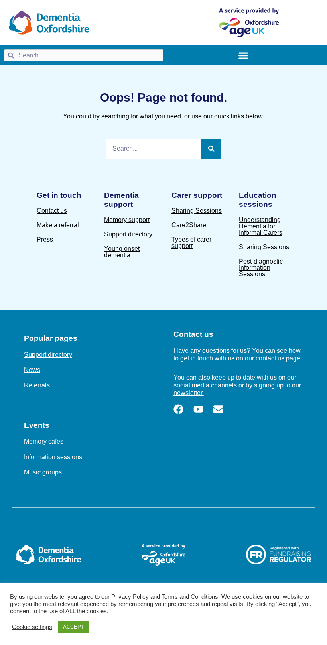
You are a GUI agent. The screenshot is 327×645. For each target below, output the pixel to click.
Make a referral (58, 225)
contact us (270, 358)
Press (45, 239)
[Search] (211, 149)
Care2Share (188, 225)
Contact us (52, 210)
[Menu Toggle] (243, 55)
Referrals (37, 385)
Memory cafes (43, 441)
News (32, 369)
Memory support (127, 219)
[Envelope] (218, 409)
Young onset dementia (122, 251)
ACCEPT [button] (73, 627)
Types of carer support (191, 242)
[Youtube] (198, 409)
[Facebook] (178, 409)
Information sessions (53, 457)
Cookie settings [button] (32, 627)
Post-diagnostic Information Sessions (261, 267)
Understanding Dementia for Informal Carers (260, 226)
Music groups (43, 472)
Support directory (128, 234)
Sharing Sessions (196, 210)
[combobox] (84, 55)
